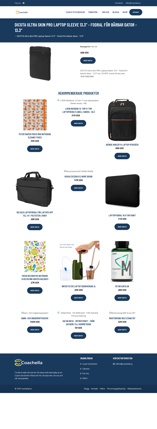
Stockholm (119, 3)
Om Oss (85, 373)
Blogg (116, 12)
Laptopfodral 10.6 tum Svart (122, 215)
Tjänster (86, 368)
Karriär (94, 46)
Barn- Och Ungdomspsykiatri (34, 318)
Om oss (105, 12)
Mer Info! (88, 60)
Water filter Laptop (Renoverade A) (78, 286)
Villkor (102, 388)
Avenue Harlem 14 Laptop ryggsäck (122, 144)
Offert (136, 12)
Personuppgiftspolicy (116, 388)
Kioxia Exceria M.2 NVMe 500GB (78, 176)
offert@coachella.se (133, 3)
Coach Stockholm (75, 12)
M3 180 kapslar (122, 286)
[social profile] (23, 3)
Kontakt (94, 388)
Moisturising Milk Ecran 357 (122, 318)
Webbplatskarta (134, 388)
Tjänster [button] (92, 12)
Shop (125, 12)
